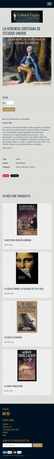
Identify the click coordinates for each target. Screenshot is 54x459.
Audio (18, 167)
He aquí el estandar (13, 337)
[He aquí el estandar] (27, 317)
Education (25, 167)
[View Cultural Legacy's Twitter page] (8, 414)
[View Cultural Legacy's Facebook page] (4, 414)
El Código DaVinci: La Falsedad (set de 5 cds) (23, 288)
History (32, 167)
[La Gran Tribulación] (27, 365)
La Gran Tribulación (13, 386)
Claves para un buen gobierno (17, 240)
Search (5, 424)
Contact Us (7, 426)
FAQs (4, 435)
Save (7, 176)
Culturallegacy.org (11, 429)
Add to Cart (9, 109)
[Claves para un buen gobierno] (27, 219)
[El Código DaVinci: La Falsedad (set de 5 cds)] (27, 268)
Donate (5, 432)
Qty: (4, 103)
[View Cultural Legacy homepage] (27, 16)
